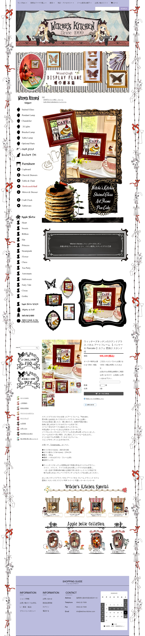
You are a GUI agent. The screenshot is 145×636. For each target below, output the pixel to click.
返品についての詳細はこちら (95, 398)
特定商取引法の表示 (26, 434)
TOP (43, 97)
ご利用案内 (23, 403)
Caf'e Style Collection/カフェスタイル (54, 102)
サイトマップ (24, 418)
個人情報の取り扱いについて (29, 439)
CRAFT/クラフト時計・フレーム (53, 99)
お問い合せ (23, 428)
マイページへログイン (27, 413)
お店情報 (23, 423)
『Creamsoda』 (55, 445)
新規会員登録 (24, 408)
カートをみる (24, 398)
